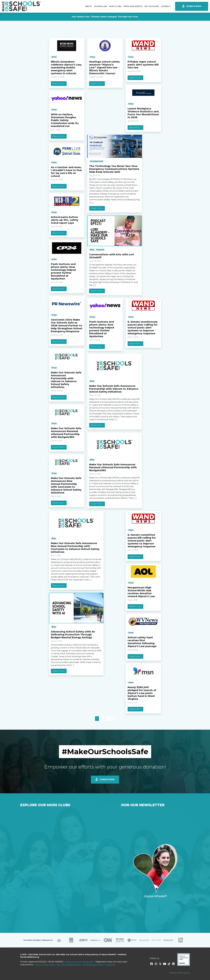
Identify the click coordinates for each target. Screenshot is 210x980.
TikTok (169, 964)
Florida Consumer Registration (79, 962)
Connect (166, 6)
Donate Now (193, 6)
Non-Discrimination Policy (69, 964)
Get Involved (151, 6)
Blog (92, 250)
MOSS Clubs (115, 6)
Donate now (107, 779)
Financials (110, 964)
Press (54, 57)
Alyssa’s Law (100, 6)
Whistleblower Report (94, 964)
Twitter (160, 964)
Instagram (156, 964)
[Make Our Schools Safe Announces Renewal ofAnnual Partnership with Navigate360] (66, 412)
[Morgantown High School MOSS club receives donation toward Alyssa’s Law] (143, 571)
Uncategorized (96, 161)
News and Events (133, 6)
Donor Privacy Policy (45, 964)
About (88, 6)
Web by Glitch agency (180, 973)
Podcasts (100, 250)
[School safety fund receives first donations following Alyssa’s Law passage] (143, 621)
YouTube (165, 964)
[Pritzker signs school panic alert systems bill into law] (143, 45)
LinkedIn (173, 964)
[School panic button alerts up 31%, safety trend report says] (66, 201)
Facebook (151, 964)
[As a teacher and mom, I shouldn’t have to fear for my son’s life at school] (66, 151)
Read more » (58, 83)
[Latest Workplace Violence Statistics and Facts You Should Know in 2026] (143, 92)
